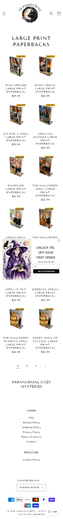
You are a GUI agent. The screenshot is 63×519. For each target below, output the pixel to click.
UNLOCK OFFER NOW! (46, 271)
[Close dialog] (58, 240)
